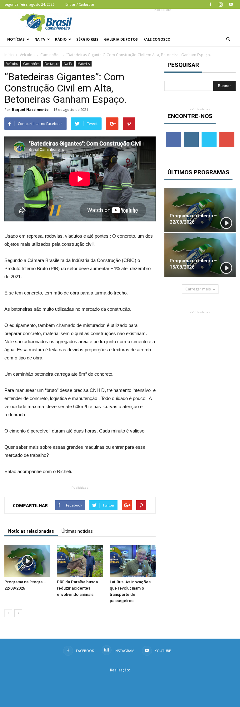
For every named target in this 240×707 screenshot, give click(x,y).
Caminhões (50, 54)
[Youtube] (231, 4)
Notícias (16, 39)
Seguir (191, 134)
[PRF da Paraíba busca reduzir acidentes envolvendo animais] (80, 560)
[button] (228, 39)
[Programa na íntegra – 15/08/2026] (200, 255)
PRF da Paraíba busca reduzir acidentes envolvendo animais (77, 588)
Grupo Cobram (120, 680)
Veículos (27, 54)
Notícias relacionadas (31, 531)
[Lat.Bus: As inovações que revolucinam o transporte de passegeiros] (133, 560)
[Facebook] (210, 4)
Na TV (39, 39)
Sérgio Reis (87, 39)
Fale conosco (156, 39)
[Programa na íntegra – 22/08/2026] (27, 560)
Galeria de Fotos (121, 39)
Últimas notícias (77, 531)
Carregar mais (198, 289)
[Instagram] (220, 4)
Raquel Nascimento (30, 109)
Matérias (84, 64)
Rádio (61, 39)
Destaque (51, 64)
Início (9, 54)
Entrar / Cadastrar (80, 4)
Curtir (173, 134)
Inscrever (227, 134)
